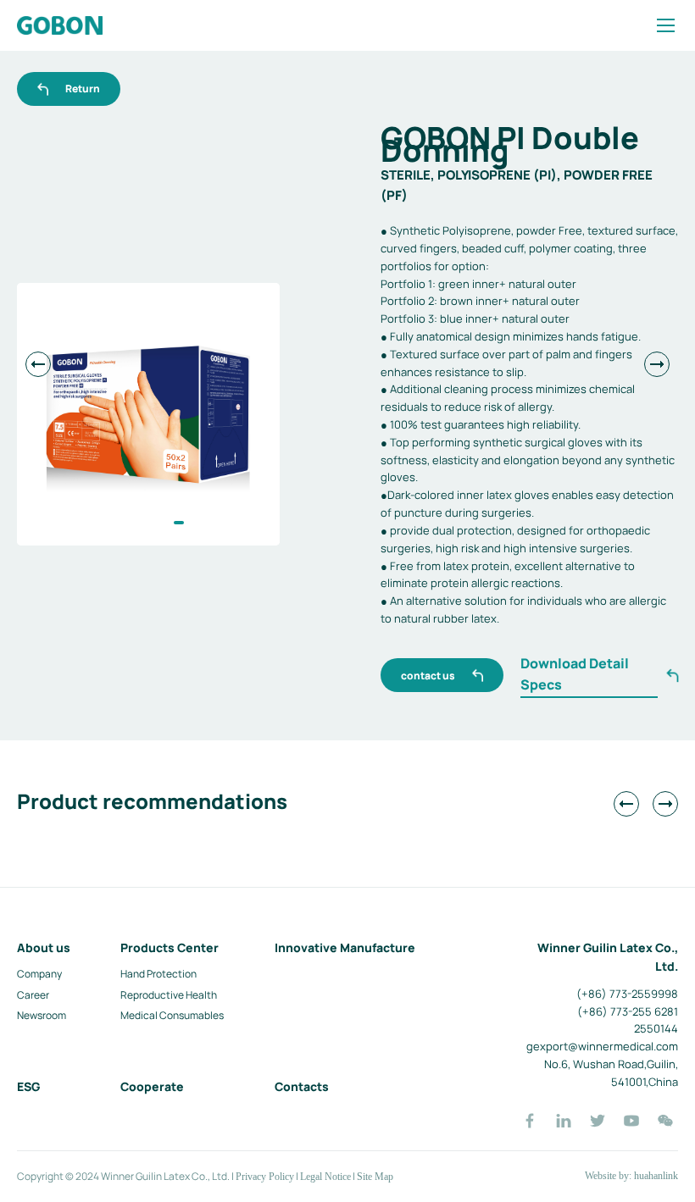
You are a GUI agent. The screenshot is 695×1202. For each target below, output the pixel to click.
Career (33, 995)
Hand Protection (158, 974)
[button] (179, 522)
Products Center (169, 947)
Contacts (302, 1086)
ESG (28, 1086)
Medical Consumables (172, 1015)
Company (39, 974)
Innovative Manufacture (345, 947)
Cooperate (152, 1086)
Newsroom (41, 1015)
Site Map (375, 1177)
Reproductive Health (168, 995)
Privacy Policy (265, 1177)
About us (43, 947)
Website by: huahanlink (631, 1176)
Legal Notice (325, 1177)
